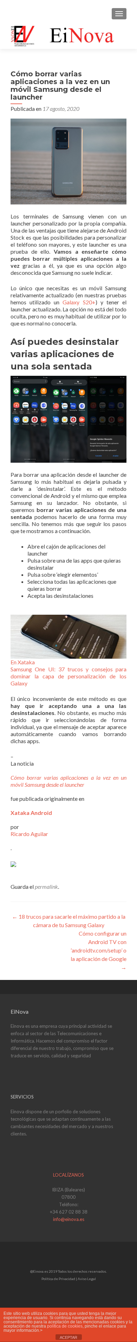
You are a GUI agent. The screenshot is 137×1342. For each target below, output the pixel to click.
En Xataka (23, 662)
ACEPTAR (68, 1337)
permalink (46, 886)
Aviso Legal (87, 1279)
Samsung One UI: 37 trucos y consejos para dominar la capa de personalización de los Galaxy (68, 676)
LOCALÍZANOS (68, 1175)
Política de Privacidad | (59, 1279)
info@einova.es (68, 1219)
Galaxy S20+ (79, 302)
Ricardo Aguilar (29, 833)
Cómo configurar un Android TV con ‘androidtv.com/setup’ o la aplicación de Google (98, 950)
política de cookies (65, 1326)
